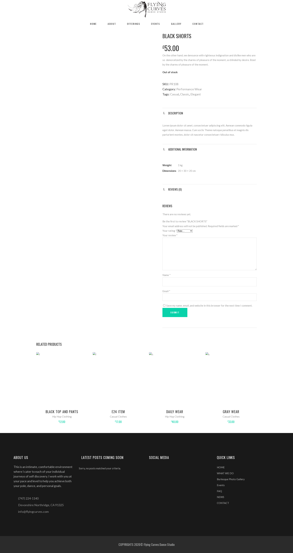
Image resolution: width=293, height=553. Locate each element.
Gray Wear (231, 411)
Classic (184, 94)
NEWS (220, 497)
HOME (221, 467)
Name (166, 274)
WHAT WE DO (225, 473)
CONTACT (223, 502)
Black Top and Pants (62, 411)
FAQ (219, 491)
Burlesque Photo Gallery (231, 479)
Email (166, 291)
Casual (174, 94)
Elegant (195, 94)
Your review (170, 235)
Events (221, 485)
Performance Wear (189, 89)
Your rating (169, 230)
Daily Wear (174, 411)
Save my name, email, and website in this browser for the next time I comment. (209, 305)
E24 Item (118, 411)
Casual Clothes (118, 416)
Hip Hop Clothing (62, 416)
